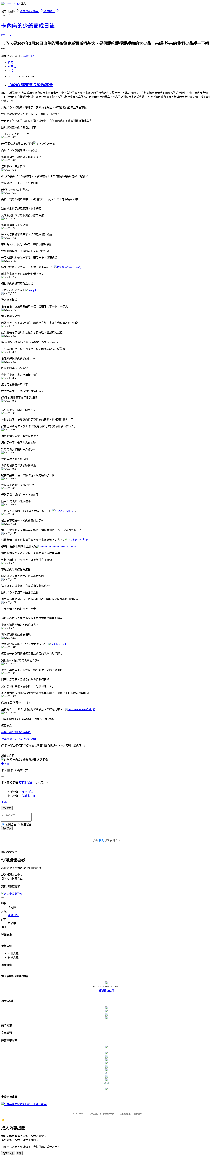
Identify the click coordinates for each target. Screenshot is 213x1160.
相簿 (10, 62)
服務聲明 (138, 1113)
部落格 (12, 66)
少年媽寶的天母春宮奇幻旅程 (18, 739)
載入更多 (7, 808)
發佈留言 (7, 828)
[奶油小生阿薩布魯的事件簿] (106, 1089)
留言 (30, 782)
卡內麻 (5, 763)
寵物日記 (28, 56)
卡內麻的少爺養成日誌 (28, 26)
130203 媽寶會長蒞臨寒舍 (30, 85)
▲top (4, 801)
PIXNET (81, 1113)
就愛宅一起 (28, 795)
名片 (10, 70)
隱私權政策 (125, 1113)
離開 (19, 1153)
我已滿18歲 (8, 1153)
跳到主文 (6, 35)
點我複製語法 (106, 990)
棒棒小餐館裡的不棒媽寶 (16, 732)
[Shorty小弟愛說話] (106, 1047)
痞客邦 (23, 782)
